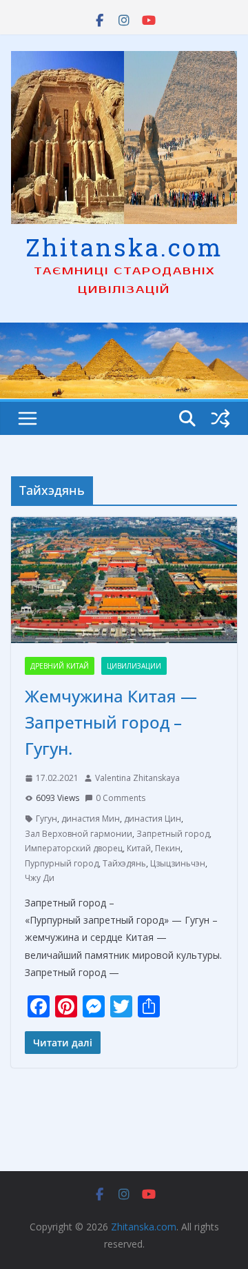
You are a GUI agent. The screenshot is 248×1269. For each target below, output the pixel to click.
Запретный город (172, 834)
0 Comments (120, 798)
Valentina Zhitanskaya (137, 778)
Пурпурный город (62, 863)
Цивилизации (134, 666)
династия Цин (152, 818)
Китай (139, 848)
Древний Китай (59, 666)
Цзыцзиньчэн (177, 863)
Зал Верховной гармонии (78, 834)
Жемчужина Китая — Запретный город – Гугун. (111, 722)
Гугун (46, 818)
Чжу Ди (39, 878)
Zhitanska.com (124, 247)
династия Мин (90, 818)
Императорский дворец (74, 848)
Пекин (167, 848)
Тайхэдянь (124, 863)
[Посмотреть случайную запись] (220, 418)
